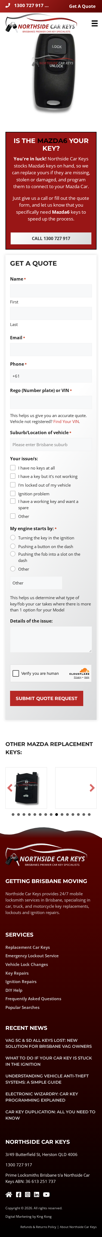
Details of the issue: (31, 621)
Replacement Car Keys (27, 947)
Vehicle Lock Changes (26, 964)
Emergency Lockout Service (32, 955)
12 (73, 814)
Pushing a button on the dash (45, 546)
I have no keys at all (36, 468)
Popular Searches (22, 1007)
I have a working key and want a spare (48, 504)
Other (23, 516)
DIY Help (13, 990)
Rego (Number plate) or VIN (41, 390)
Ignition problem (34, 493)
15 (89, 814)
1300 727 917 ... (31, 5)
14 (83, 814)
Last (14, 324)
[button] (9, 788)
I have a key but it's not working (48, 476)
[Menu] (94, 23)
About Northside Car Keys (78, 1227)
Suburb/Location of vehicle (40, 433)
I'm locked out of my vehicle (44, 485)
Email (17, 338)
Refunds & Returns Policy (38, 1227)
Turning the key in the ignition (46, 537)
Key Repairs (17, 973)
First (14, 301)
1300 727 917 (18, 1164)
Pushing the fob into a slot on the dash (49, 557)
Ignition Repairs (20, 981)
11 (67, 814)
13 (78, 814)
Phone (18, 364)
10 (62, 814)
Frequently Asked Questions (33, 998)
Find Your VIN (66, 421)
